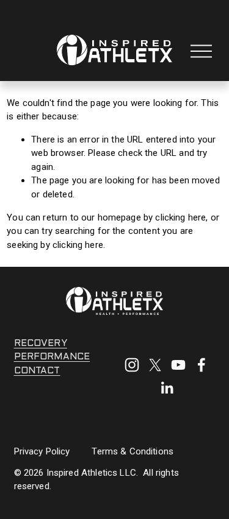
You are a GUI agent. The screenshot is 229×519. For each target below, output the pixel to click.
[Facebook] (201, 365)
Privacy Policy (42, 451)
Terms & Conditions (132, 451)
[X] (155, 365)
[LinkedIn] (166, 388)
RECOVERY (40, 343)
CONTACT (37, 371)
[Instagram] (132, 365)
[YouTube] (178, 365)
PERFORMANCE (52, 357)
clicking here (180, 217)
